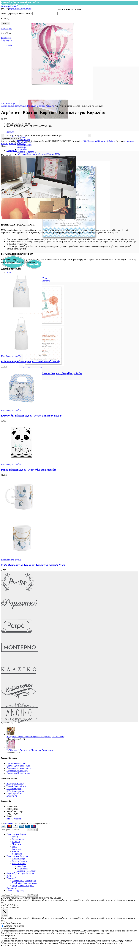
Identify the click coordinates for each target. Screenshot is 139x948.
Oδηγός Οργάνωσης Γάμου (18, 766)
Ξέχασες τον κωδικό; (10, 28)
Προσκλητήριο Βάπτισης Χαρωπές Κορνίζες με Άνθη (52, 373)
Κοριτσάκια (22, 149)
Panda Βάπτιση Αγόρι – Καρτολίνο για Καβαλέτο (28, 469)
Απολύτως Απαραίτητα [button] (11, 923)
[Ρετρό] (16, 635)
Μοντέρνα (16, 844)
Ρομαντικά (16, 849)
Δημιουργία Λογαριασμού (20, 9)
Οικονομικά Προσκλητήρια (18, 773)
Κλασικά (16, 841)
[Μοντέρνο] (19, 657)
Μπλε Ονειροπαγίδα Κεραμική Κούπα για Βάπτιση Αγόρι (33, 564)
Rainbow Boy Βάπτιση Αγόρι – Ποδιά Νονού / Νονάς (30, 361)
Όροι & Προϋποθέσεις (16, 786)
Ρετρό (14, 846)
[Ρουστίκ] (17, 592)
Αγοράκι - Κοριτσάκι (26, 152)
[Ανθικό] (19, 723)
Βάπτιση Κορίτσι (16, 143)
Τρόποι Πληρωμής (15, 788)
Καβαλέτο (50, 106)
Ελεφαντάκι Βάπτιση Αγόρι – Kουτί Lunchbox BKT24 (31, 415)
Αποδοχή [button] (5, 905)
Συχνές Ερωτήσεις (14, 793)
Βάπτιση (18, 106)
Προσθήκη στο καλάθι (10, 138)
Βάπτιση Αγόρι (23, 139)
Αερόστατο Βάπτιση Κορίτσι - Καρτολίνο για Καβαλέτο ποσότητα (32, 135)
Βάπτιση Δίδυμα (24, 144)
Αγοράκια (21, 147)
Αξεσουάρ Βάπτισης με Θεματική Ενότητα (38, 154)
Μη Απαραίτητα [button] (8, 935)
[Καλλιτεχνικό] (18, 701)
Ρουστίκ (15, 851)
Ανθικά (15, 837)
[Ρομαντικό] (19, 614)
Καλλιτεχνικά (18, 839)
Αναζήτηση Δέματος (15, 783)
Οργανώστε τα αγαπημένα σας (20, 768)
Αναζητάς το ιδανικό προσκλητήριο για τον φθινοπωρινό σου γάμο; (35, 736)
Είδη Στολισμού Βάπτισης (34, 106)
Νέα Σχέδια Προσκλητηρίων (24, 883)
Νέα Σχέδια (17, 854)
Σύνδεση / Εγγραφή (15, 890)
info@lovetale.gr (14, 819)
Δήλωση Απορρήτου (15, 791)
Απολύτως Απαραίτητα (14, 926)
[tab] (72, 150)
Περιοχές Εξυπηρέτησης (17, 770)
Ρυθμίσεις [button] (14, 905)
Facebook (5, 38)
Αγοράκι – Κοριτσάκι (26, 871)
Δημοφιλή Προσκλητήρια (23, 885)
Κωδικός (5, 18)
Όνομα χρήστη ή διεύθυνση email (16, 13)
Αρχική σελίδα (8, 106)
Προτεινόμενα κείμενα (16, 763)
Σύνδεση (5, 24)
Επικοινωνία (12, 796)
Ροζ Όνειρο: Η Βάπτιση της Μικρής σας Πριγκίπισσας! (30, 750)
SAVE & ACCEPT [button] (9, 945)
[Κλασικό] (18, 679)
